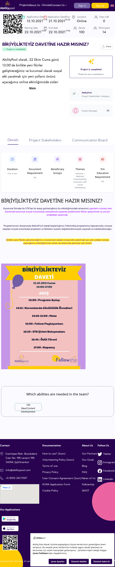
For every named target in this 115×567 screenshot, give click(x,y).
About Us (35, 5)
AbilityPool (87, 93)
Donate (46, 5)
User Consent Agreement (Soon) (61, 478)
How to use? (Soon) (53, 454)
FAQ (84, 472)
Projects (24, 5)
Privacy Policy (50, 472)
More (32, 88)
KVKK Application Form (56, 484)
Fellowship (88, 484)
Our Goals (88, 460)
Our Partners (89, 454)
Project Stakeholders (45, 140)
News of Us (89, 478)
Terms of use (50, 466)
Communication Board (89, 140)
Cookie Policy (50, 490)
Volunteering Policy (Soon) (58, 460)
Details (13, 140)
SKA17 (85, 490)
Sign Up (100, 5)
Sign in (82, 5)
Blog (84, 466)
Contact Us (58, 5)
